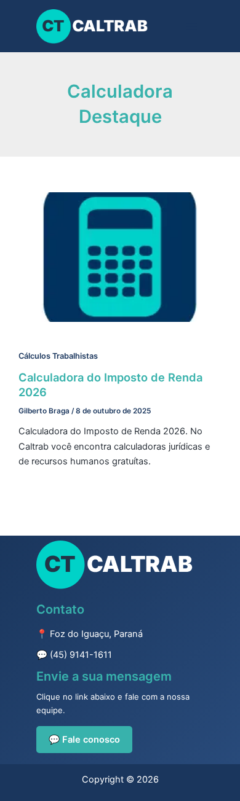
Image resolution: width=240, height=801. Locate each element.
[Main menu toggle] (191, 26)
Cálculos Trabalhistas (58, 356)
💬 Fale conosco (84, 739)
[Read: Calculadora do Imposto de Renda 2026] (120, 256)
